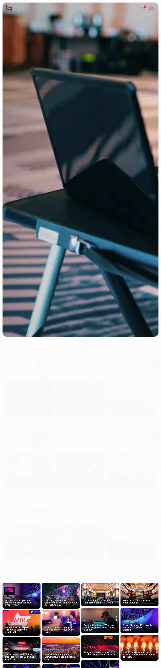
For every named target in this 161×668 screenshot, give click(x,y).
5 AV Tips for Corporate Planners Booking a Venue (129, 403)
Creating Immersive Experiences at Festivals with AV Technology (79, 403)
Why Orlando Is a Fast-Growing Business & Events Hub (59, 656)
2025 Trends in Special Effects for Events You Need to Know (139, 654)
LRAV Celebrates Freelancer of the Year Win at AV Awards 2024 (79, 476)
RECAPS (13, 452)
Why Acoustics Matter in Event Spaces (137, 601)
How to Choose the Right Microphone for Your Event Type (59, 629)
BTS (11, 525)
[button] (2, 394)
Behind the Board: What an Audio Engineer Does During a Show (27, 549)
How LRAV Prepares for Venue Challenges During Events (127, 549)
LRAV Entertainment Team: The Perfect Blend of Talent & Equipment (80, 549)
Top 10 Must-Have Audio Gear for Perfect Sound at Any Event (19, 656)
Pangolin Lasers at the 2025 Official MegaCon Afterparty (100, 653)
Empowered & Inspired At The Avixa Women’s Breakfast (29, 476)
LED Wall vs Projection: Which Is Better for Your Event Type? (18, 602)
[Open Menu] (151, 8)
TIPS (62, 379)
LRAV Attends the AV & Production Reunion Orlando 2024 (130, 476)
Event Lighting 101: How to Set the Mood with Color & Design (137, 627)
